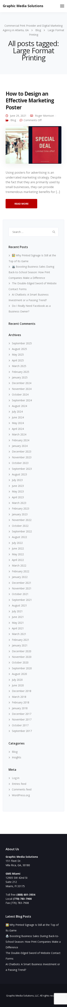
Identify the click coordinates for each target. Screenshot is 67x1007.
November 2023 (21, 457)
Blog (13, 120)
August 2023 (19, 474)
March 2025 (19, 366)
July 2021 (17, 611)
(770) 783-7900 (22, 898)
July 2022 (17, 543)
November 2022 (21, 520)
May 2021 (18, 622)
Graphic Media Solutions (23, 6)
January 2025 (20, 377)
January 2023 (20, 514)
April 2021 (18, 628)
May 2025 (18, 354)
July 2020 (17, 679)
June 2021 (18, 617)
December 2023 (21, 451)
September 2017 (22, 731)
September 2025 (22, 343)
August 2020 (19, 674)
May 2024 (18, 423)
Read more (21, 203)
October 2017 (20, 725)
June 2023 (18, 486)
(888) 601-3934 (25, 894)
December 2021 (21, 583)
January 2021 (20, 645)
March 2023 (19, 503)
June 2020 (18, 685)
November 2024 (21, 389)
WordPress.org (21, 795)
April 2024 (18, 429)
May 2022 (18, 554)
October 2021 (20, 594)
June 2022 (18, 548)
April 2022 (18, 560)
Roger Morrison (44, 115)
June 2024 (18, 417)
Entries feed (19, 784)
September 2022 (22, 531)
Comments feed (21, 789)
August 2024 (19, 406)
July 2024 (17, 411)
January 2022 (20, 577)
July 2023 (17, 480)
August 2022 (19, 537)
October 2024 (20, 394)
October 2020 (20, 662)
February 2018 (20, 702)
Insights (16, 757)
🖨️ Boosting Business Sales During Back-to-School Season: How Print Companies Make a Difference (31, 272)
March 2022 (19, 565)
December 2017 (21, 714)
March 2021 (19, 634)
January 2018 (20, 708)
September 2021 (22, 600)
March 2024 (19, 434)
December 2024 (21, 383)
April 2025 (18, 360)
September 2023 (22, 468)
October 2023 (20, 463)
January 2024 (20, 446)
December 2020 (21, 651)
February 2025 (20, 372)
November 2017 (21, 719)
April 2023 (18, 497)
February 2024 (20, 440)
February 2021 (20, 640)
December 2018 (21, 691)
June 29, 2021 (18, 115)
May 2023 (18, 491)
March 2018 (19, 697)
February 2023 (20, 508)
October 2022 (20, 526)
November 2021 (21, 588)
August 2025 (19, 349)
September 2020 (22, 668)
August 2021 (19, 605)
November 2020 (21, 657)
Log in (15, 778)
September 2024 (22, 400)
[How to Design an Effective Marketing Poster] (33, 146)
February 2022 (20, 571)
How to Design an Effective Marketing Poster (30, 100)
